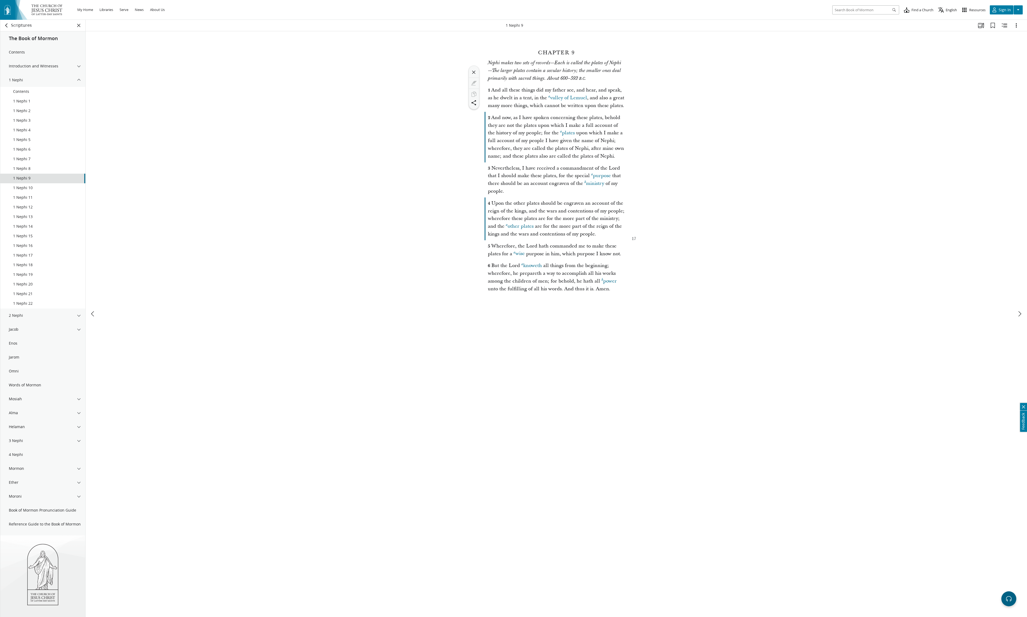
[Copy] (474, 94)
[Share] (474, 102)
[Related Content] (1004, 25)
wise (520, 253)
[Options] (1016, 25)
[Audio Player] (1008, 598)
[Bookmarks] (992, 25)
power (610, 281)
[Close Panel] (79, 25)
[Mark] (474, 83)
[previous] (93, 313)
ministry (595, 183)
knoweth (532, 265)
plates (568, 133)
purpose (602, 175)
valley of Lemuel (568, 97)
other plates (521, 226)
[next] (1019, 313)
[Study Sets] (981, 25)
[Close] (474, 72)
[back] (6, 25)
